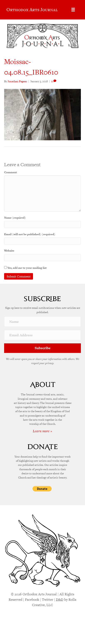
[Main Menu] (73, 9)
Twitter (47, 599)
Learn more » (42, 431)
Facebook (32, 599)
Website (9, 251)
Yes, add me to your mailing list (27, 268)
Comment (10, 172)
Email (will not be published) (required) (29, 234)
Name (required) (15, 218)
